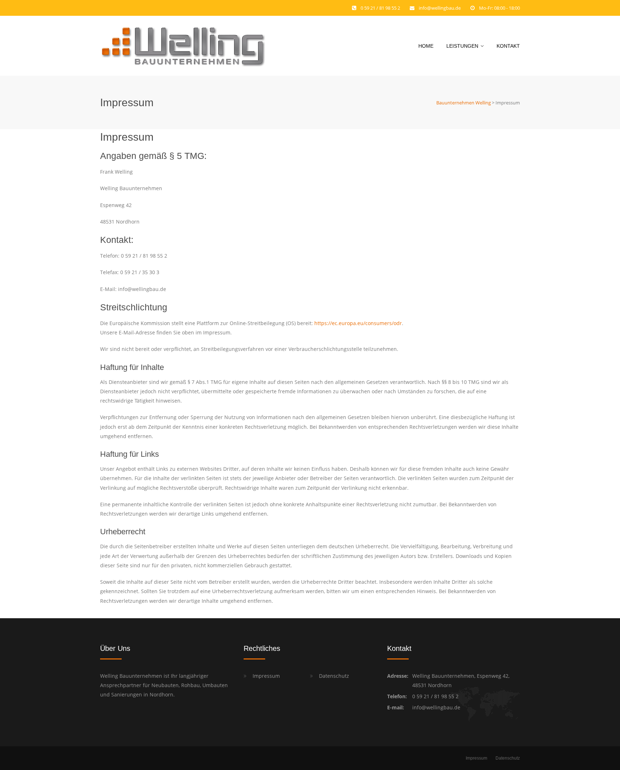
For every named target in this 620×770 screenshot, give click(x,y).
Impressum (266, 675)
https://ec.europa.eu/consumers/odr (358, 323)
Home (425, 46)
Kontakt (508, 46)
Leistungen (462, 46)
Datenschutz (334, 675)
